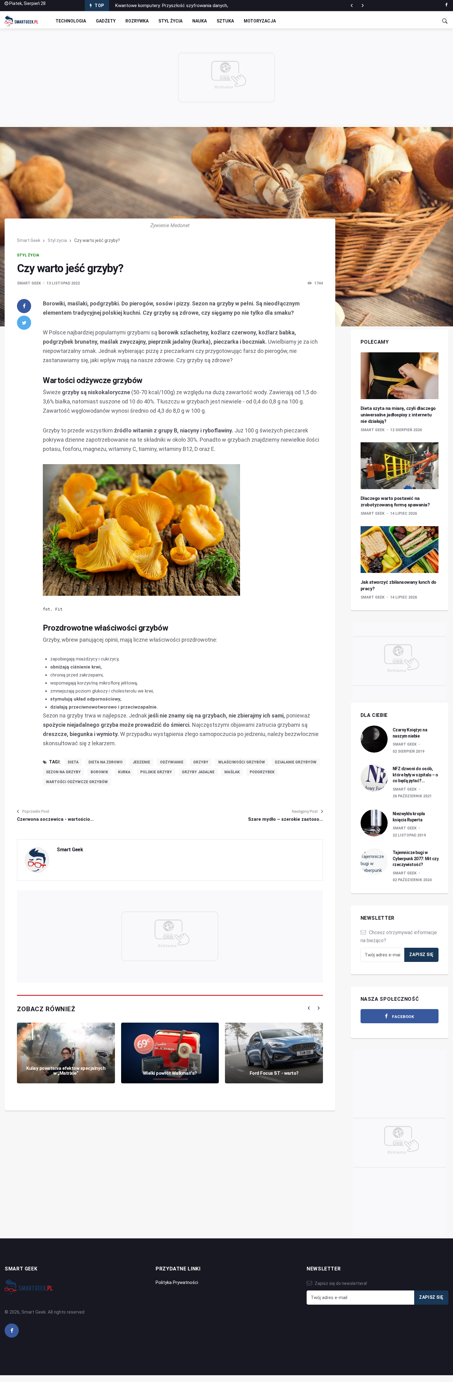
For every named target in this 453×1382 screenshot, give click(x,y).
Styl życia (170, 20)
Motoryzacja (260, 20)
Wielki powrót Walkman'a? (170, 1073)
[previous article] (362, 5)
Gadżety (106, 20)
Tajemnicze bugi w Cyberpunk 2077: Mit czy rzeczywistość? (416, 858)
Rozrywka (137, 20)
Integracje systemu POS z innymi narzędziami (161, 7)
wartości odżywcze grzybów (77, 782)
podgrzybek (262, 772)
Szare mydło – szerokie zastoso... (285, 819)
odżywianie (171, 762)
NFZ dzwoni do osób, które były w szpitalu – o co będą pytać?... (415, 774)
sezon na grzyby (63, 772)
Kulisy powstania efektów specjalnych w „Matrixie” (65, 1070)
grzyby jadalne (198, 772)
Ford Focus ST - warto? (274, 1073)
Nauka (199, 20)
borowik (99, 772)
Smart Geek (28, 240)
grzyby (200, 762)
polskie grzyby (156, 772)
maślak (232, 772)
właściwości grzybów (241, 762)
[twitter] (24, 323)
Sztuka (225, 20)
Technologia (70, 20)
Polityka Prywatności (177, 1282)
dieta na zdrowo (105, 762)
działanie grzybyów (295, 762)
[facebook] (446, 5)
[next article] (351, 5)
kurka (124, 772)
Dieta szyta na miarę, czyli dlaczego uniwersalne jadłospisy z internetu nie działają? (398, 415)
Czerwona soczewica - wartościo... (55, 819)
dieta (73, 762)
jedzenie (141, 762)
